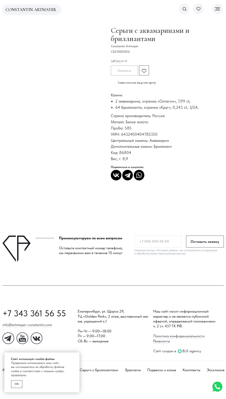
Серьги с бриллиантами (99, 370)
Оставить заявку (204, 241)
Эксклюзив (215, 370)
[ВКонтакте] (116, 175)
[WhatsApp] (139, 175)
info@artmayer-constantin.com (27, 324)
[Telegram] (127, 175)
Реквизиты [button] (161, 341)
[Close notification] (76, 356)
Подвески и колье (161, 370)
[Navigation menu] (217, 8)
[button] (184, 9)
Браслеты (133, 370)
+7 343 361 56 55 (34, 313)
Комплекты (191, 370)
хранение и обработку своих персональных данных (175, 252)
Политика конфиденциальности (179, 336)
